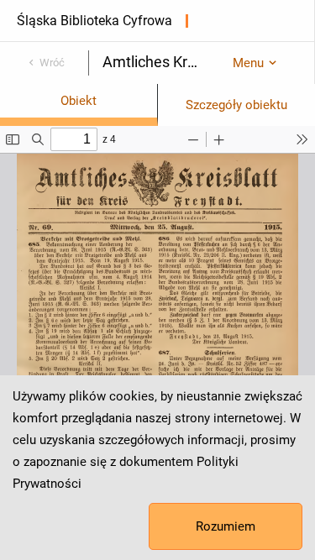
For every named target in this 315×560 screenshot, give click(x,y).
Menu (248, 63)
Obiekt (78, 100)
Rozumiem (225, 526)
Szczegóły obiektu (236, 105)
